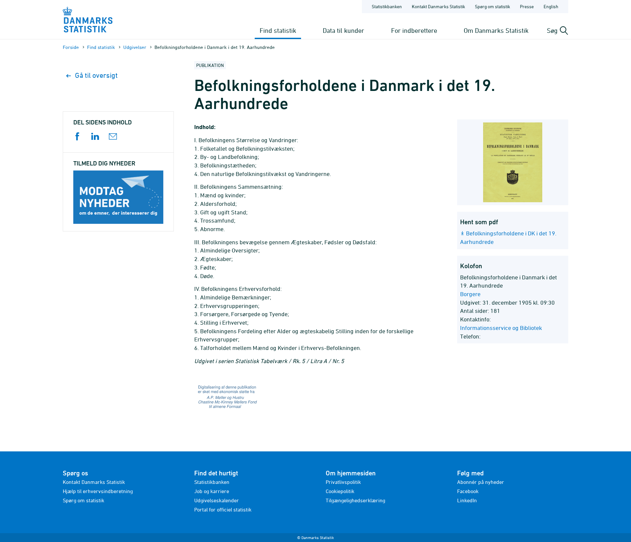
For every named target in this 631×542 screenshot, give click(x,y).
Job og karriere (211, 491)
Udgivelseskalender (216, 500)
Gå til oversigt (96, 75)
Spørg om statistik (492, 6)
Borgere (470, 294)
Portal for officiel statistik (222, 509)
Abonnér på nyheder (480, 482)
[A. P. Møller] (315, 398)
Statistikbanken (387, 6)
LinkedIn (467, 500)
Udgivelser (134, 47)
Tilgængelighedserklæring (355, 500)
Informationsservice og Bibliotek (501, 327)
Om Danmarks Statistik (496, 30)
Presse (527, 6)
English (551, 6)
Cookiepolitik (340, 491)
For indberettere (414, 30)
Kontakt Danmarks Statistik (438, 6)
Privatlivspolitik (343, 482)
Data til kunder (343, 30)
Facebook (468, 491)
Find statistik (278, 30)
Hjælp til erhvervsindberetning (98, 491)
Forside (71, 47)
